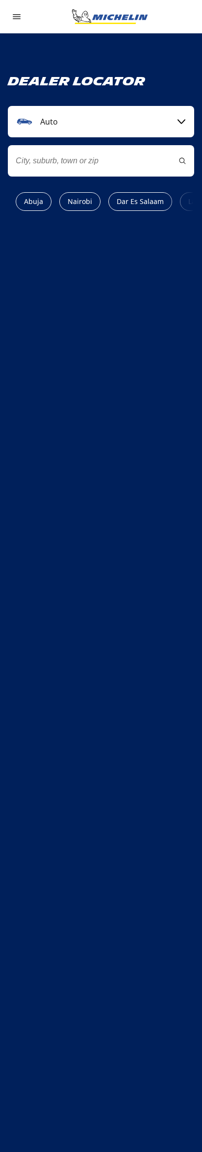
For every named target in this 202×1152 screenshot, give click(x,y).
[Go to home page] (110, 17)
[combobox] (101, 121)
